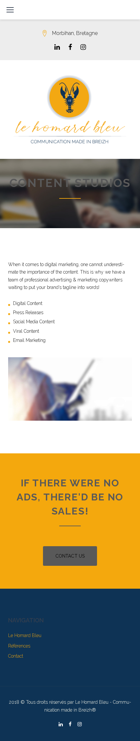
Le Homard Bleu (24, 635)
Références (19, 645)
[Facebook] (70, 47)
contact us (70, 556)
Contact (15, 656)
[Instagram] (83, 47)
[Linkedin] (57, 47)
